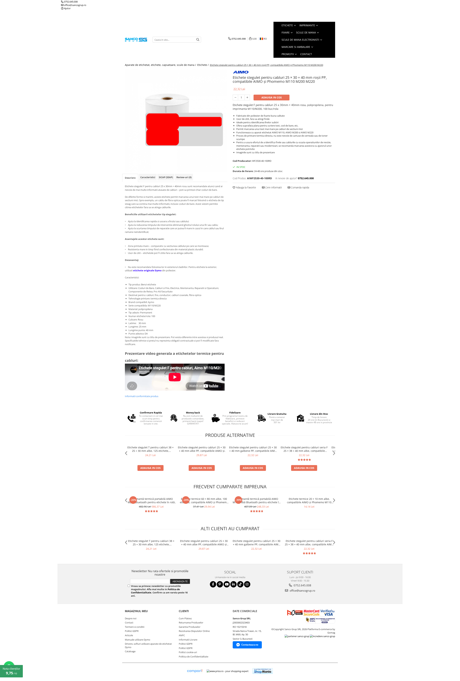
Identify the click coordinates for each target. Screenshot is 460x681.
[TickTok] (240, 584)
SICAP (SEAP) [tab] (166, 177)
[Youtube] (227, 584)
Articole (129, 635)
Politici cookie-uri (188, 652)
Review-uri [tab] (184, 177)
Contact (306, 54)
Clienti (184, 611)
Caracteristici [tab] (147, 177)
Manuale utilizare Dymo (137, 639)
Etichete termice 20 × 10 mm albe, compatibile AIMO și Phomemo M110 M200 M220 (309, 500)
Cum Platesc (185, 618)
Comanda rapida (299, 187)
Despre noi (130, 618)
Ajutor (67, 8)
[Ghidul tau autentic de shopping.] (195, 671)
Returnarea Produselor (191, 622)
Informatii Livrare (188, 639)
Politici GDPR (132, 631)
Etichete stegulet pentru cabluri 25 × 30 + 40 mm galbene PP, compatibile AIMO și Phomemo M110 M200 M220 (253, 449)
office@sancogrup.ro (74, 5)
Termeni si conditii (134, 626)
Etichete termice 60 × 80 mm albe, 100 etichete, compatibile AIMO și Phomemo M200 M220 (204, 500)
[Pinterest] (220, 584)
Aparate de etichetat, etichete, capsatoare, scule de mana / (161, 65)
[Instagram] (247, 584)
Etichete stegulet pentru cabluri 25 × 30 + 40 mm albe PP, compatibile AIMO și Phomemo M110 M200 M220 (202, 449)
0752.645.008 (70, 1)
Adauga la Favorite (245, 187)
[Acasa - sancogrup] (136, 40)
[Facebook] (213, 584)
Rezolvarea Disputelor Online (194, 631)
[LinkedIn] (233, 584)
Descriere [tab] (130, 177)
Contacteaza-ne (249, 644)
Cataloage (130, 651)
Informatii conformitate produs (141, 396)
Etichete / (203, 65)
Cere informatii (273, 187)
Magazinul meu (136, 611)
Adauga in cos (271, 97)
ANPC (182, 635)
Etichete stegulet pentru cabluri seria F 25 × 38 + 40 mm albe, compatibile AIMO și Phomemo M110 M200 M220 (304, 449)
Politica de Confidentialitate (193, 656)
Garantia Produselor (189, 626)
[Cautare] (198, 40)
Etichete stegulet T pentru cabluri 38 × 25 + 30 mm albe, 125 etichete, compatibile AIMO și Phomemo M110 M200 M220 (150, 449)
